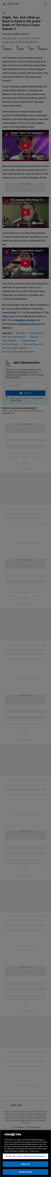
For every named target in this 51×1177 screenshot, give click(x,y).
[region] (25, 1153)
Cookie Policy (34, 1151)
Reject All (25, 1164)
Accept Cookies (25, 1172)
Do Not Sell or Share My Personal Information (25, 1156)
